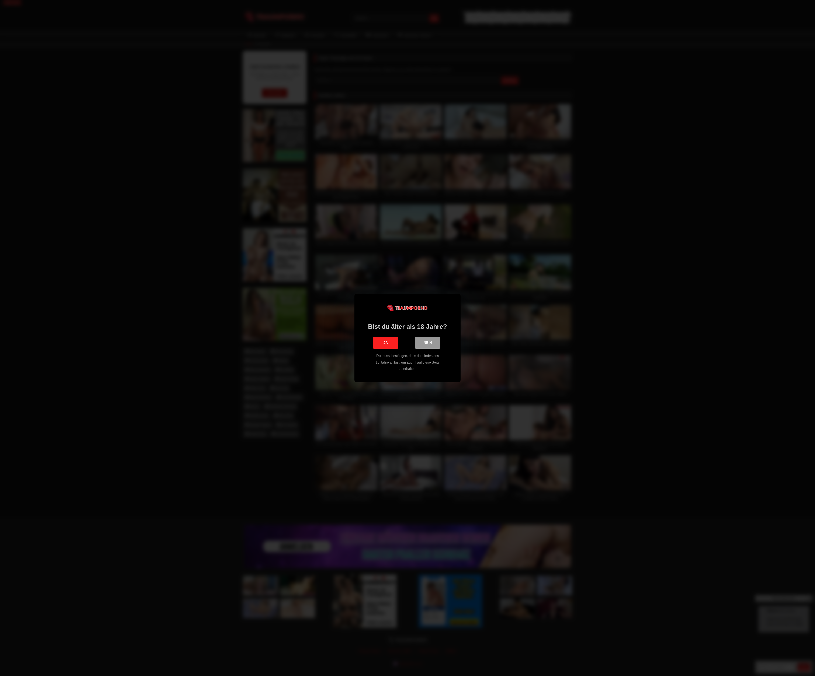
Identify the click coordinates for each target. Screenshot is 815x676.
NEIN (428, 342)
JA (386, 342)
